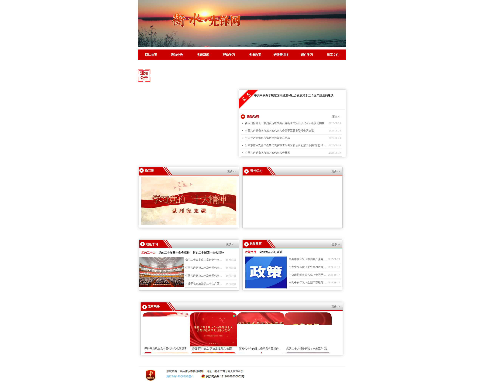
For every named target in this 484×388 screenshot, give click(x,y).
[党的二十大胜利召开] (161, 272)
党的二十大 (148, 252)
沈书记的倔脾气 (270, 206)
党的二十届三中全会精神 (174, 252)
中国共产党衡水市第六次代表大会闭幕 (293, 75)
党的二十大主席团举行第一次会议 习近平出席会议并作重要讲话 (204, 259)
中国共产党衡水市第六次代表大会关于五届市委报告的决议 (236, 75)
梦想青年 (266, 178)
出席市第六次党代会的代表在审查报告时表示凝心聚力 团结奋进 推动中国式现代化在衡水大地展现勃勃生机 (286, 145)
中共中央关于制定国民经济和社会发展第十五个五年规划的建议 (294, 95)
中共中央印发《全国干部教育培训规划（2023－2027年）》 (307, 282)
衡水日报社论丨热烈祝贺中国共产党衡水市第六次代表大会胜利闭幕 (177, 75)
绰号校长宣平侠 (270, 192)
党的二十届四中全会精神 (208, 252)
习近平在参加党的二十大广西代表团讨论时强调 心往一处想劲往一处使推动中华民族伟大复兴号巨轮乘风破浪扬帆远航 (204, 283)
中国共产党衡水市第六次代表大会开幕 (267, 152)
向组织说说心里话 (270, 252)
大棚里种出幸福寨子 (273, 220)
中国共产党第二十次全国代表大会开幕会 (204, 275)
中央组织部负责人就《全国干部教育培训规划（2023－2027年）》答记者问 (307, 274)
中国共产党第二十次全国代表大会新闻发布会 (204, 267)
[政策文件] (265, 273)
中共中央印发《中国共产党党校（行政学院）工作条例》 (307, 259)
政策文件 (250, 252)
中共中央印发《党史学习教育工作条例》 (307, 267)
